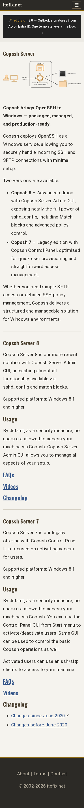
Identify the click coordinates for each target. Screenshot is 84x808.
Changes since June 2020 (38, 715)
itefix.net (12, 5)
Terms (40, 773)
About (23, 773)
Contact (58, 773)
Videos (10, 486)
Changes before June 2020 (39, 725)
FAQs (8, 475)
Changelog (15, 497)
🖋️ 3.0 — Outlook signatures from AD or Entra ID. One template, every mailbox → (42, 26)
